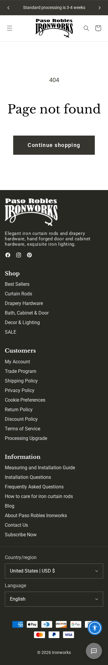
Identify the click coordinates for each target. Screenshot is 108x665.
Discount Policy (21, 419)
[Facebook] (8, 255)
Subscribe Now (21, 535)
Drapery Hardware (24, 303)
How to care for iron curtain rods (39, 496)
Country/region (21, 557)
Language (15, 585)
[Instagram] (19, 255)
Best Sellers (17, 284)
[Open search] (86, 28)
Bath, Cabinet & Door (27, 313)
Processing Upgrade (26, 438)
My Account (17, 362)
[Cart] (98, 28)
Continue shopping (54, 145)
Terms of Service (22, 429)
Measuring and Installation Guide (40, 467)
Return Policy (19, 409)
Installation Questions (28, 477)
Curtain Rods (18, 294)
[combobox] (54, 571)
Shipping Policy (21, 381)
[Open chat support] (94, 651)
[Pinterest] (29, 255)
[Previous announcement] (8, 7)
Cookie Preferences (25, 400)
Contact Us (16, 525)
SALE (10, 332)
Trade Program (20, 371)
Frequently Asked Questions (34, 487)
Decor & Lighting (22, 322)
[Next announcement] (99, 7)
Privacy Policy (19, 390)
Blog (9, 506)
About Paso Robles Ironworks (36, 515)
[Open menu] (10, 28)
